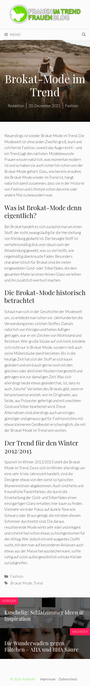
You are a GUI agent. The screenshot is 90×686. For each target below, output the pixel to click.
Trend (38, 583)
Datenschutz (68, 679)
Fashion (16, 576)
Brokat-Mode (21, 583)
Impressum (47, 679)
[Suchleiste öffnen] (84, 34)
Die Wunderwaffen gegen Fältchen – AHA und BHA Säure (41, 646)
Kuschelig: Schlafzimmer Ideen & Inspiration (44, 615)
